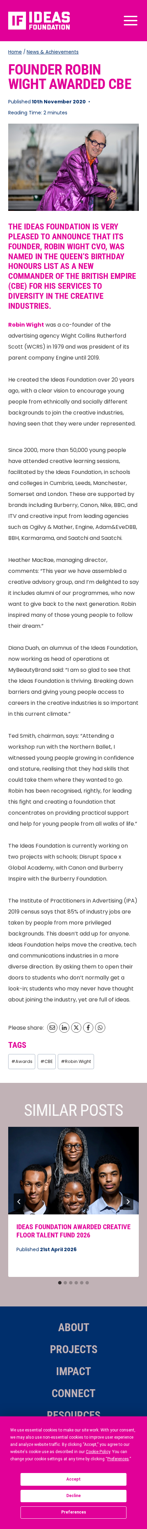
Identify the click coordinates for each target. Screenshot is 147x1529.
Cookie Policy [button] (98, 1451)
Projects (73, 1349)
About (73, 1327)
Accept (73, 1479)
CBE (46, 1061)
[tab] (60, 1282)
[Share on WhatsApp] (100, 1027)
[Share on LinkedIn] (64, 1027)
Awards (21, 1061)
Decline (73, 1495)
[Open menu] (129, 20)
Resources (74, 1415)
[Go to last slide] (19, 1201)
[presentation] (73, 1170)
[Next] (127, 1201)
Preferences (73, 1512)
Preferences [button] (118, 1459)
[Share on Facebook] (88, 1027)
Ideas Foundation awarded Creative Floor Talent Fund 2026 (73, 1231)
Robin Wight (76, 1061)
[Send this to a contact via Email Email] (52, 1027)
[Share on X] (76, 1027)
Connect (73, 1393)
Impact (73, 1371)
